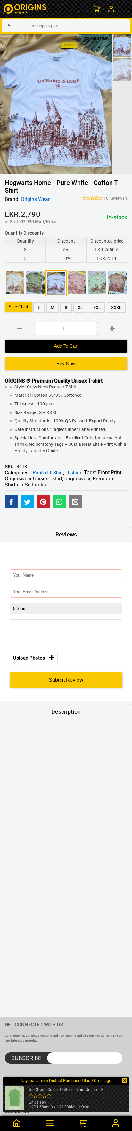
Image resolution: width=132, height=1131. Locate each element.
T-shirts (75, 473)
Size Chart (18, 306)
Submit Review (66, 680)
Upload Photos (29, 658)
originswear (77, 479)
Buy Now (66, 363)
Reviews (115, 198)
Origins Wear (35, 199)
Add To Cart (66, 346)
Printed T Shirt (48, 473)
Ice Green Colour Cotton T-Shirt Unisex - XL (67, 1089)
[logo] (24, 9)
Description (66, 711)
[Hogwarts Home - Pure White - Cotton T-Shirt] (11, 501)
